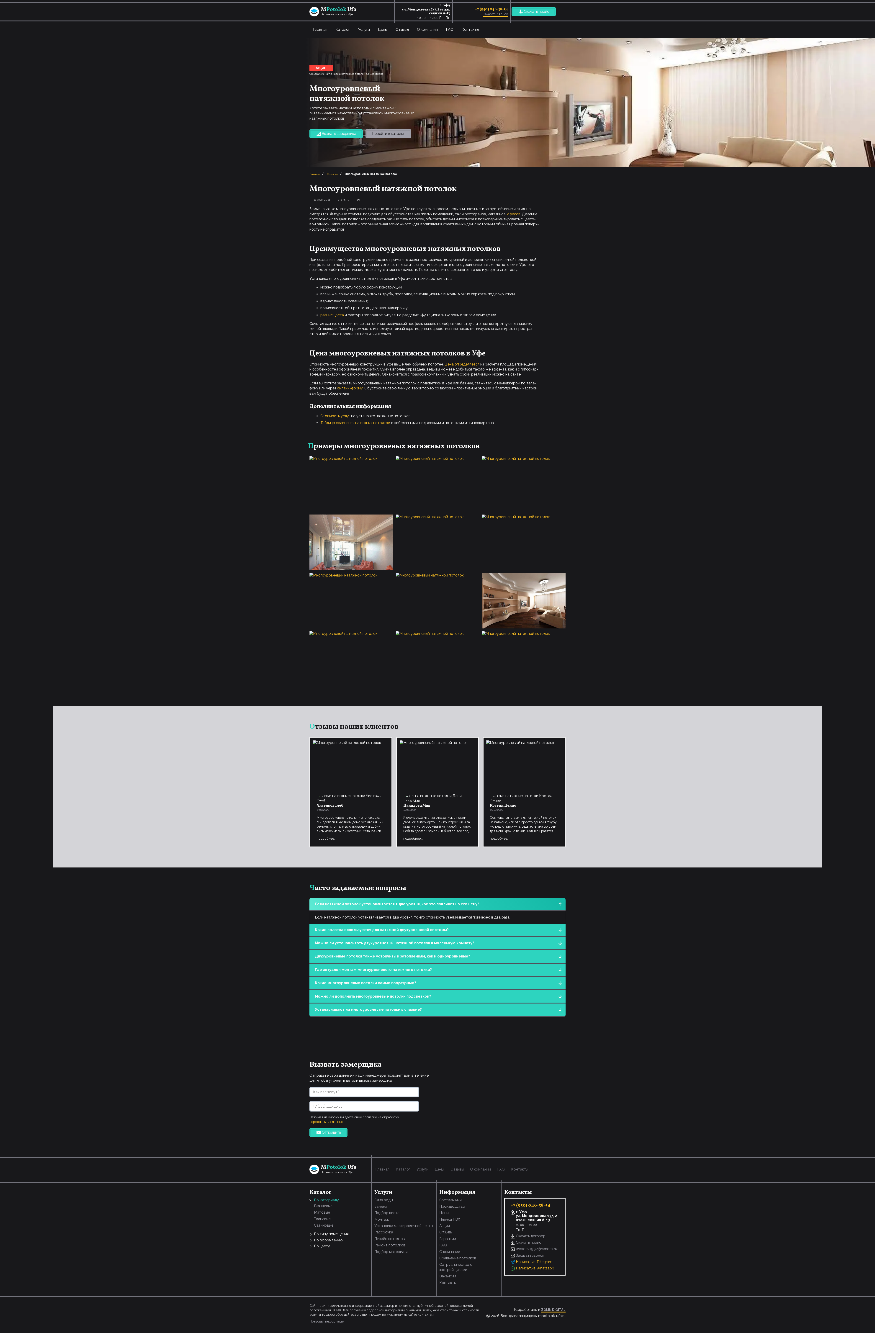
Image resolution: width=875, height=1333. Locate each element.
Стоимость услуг (335, 416)
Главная (320, 29)
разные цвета (332, 315)
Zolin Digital (553, 1310)
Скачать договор (531, 1236)
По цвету (322, 1246)
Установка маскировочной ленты (403, 1226)
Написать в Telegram (534, 1262)
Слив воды (383, 1200)
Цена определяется (462, 364)
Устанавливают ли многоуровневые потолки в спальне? (368, 1009)
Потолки (332, 174)
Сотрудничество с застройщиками (455, 1267)
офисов (513, 214)
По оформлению (328, 1240)
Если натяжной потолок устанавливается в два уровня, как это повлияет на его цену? (397, 904)
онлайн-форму (350, 388)
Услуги (364, 29)
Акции (444, 1226)
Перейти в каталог (388, 133)
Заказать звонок (495, 14)
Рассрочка (383, 1232)
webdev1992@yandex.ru (536, 1249)
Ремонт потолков (389, 1245)
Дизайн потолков (389, 1239)
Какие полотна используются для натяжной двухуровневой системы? (382, 930)
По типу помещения (331, 1234)
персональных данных (326, 1122)
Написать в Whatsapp (535, 1268)
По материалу (326, 1200)
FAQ (449, 29)
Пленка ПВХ (449, 1219)
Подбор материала (391, 1252)
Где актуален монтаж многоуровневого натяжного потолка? (373, 970)
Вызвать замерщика (339, 133)
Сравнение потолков (457, 1258)
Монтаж (381, 1219)
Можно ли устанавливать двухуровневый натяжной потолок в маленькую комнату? (394, 943)
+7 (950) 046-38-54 (491, 9)
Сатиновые (323, 1225)
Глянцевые (323, 1206)
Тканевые (322, 1219)
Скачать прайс (536, 11)
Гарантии (447, 1239)
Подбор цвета (386, 1213)
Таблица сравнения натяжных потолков (355, 423)
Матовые (322, 1212)
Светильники (450, 1200)
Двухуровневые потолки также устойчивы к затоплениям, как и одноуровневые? (392, 956)
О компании (427, 29)
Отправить (331, 1132)
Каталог (342, 29)
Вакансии (447, 1276)
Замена (380, 1206)
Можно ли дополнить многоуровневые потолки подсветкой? (373, 996)
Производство (452, 1206)
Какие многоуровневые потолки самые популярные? (365, 983)
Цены (382, 29)
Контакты (470, 29)
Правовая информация (327, 1321)
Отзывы (402, 29)
